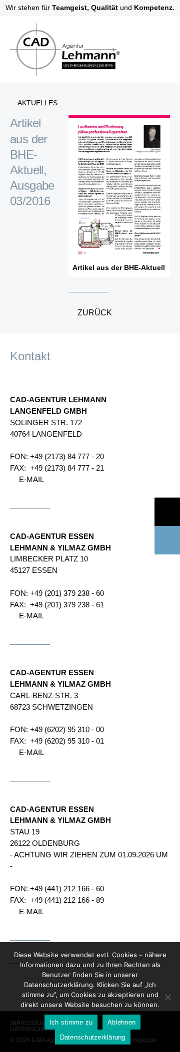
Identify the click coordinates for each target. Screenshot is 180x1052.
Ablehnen (122, 1022)
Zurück (95, 312)
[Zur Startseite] (60, 80)
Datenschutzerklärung (93, 1037)
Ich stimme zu (71, 1022)
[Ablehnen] (167, 997)
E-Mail (31, 479)
